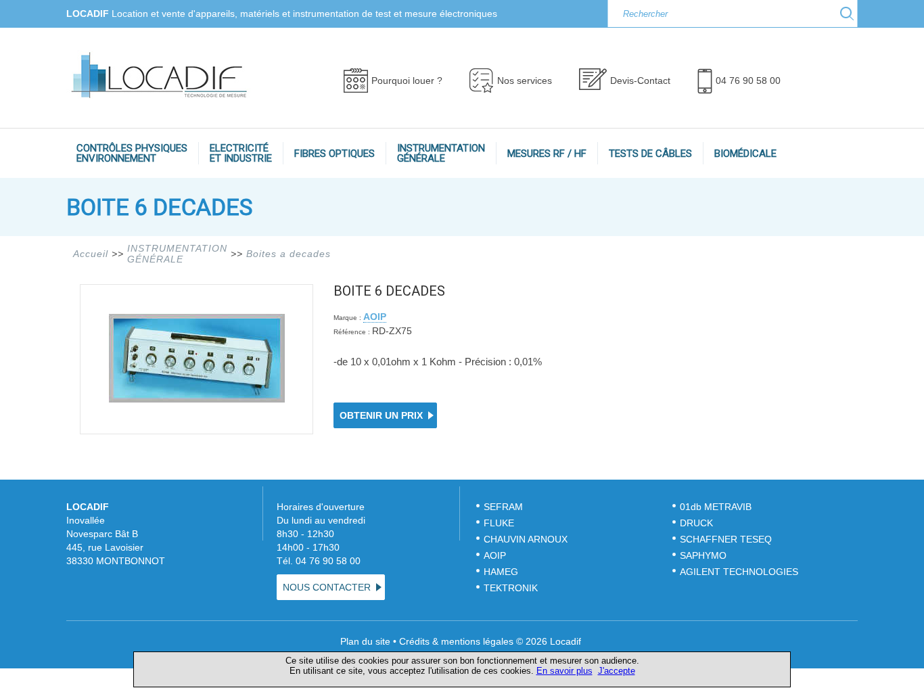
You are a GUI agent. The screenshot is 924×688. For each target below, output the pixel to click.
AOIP (374, 316)
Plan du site (365, 641)
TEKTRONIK (512, 587)
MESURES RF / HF (546, 153)
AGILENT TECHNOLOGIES (739, 571)
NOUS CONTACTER (327, 587)
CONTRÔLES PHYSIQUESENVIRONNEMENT (131, 153)
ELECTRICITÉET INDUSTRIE (241, 153)
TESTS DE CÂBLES (650, 153)
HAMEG (501, 571)
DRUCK (696, 523)
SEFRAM (503, 506)
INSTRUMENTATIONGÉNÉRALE (441, 153)
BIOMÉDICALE (745, 153)
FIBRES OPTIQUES (334, 153)
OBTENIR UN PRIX (381, 415)
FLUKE (499, 523)
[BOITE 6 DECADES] (197, 399)
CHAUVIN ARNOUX (526, 539)
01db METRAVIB (716, 506)
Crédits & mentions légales (456, 641)
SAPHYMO (703, 555)
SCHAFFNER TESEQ (726, 539)
